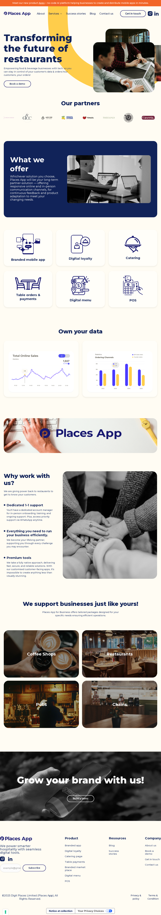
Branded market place (75, 869)
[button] (55, 13)
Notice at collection (60, 910)
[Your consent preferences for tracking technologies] (5, 912)
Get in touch (133, 13)
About (41, 13)
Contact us (106, 13)
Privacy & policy (136, 897)
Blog (93, 13)
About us (150, 845)
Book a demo (17, 83)
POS (67, 881)
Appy (42, 3)
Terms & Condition (153, 897)
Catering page (73, 856)
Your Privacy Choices (91, 910)
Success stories (76, 13)
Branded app (73, 845)
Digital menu (73, 875)
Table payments (75, 861)
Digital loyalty (73, 850)
